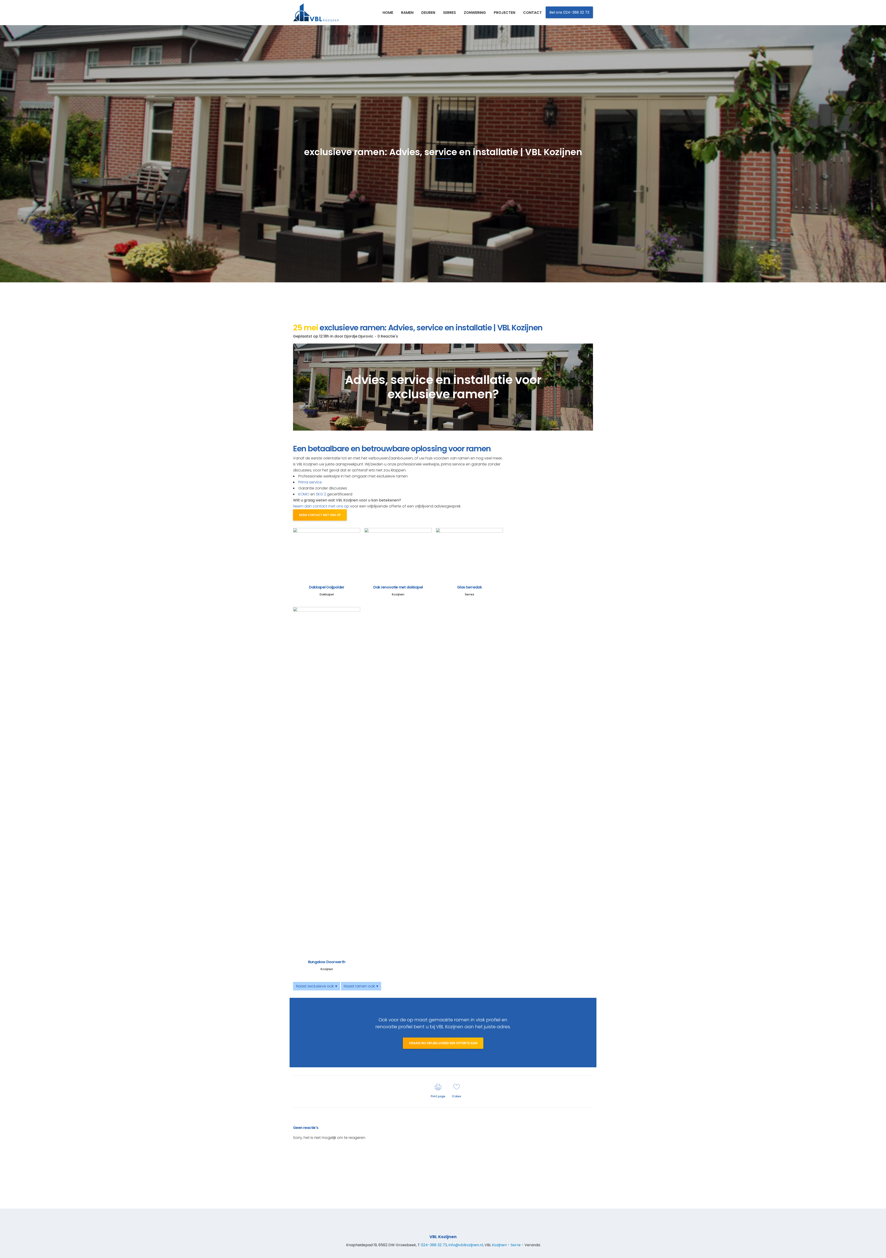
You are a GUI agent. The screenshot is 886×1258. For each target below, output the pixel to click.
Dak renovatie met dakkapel (398, 587)
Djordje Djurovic (358, 336)
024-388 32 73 (434, 1245)
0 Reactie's (387, 336)
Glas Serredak (469, 587)
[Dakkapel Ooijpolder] (326, 553)
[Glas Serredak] (469, 553)
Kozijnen (499, 1245)
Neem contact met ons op (320, 515)
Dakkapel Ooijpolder (326, 587)
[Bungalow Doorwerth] (326, 780)
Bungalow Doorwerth (326, 962)
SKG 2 (321, 494)
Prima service (310, 482)
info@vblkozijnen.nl (466, 1245)
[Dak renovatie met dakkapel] (397, 553)
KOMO (303, 494)
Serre (516, 1245)
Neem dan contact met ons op (321, 506)
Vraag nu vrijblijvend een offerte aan (443, 1043)
